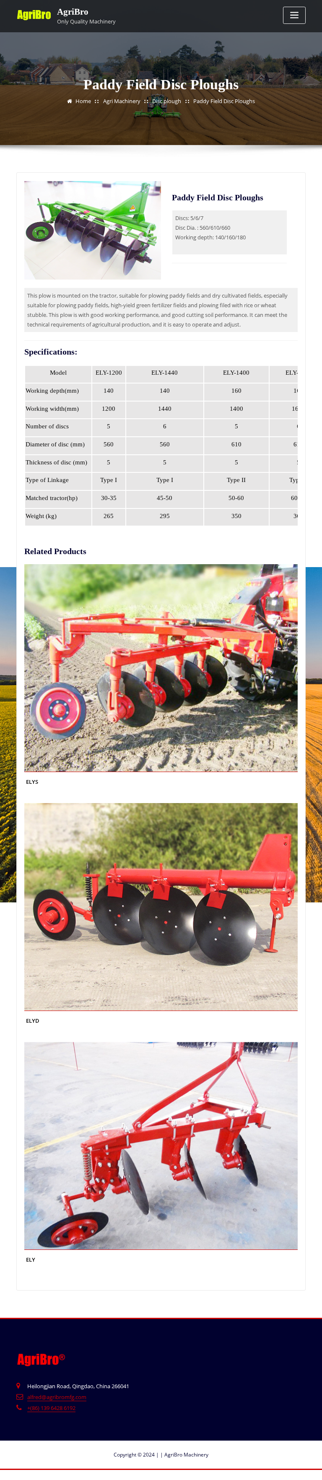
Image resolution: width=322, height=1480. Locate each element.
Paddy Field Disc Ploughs (224, 101)
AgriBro (72, 11)
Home (83, 101)
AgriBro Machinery (184, 1454)
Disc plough (166, 101)
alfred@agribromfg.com (56, 1397)
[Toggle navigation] (294, 15)
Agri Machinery (121, 101)
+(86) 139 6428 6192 (51, 1408)
